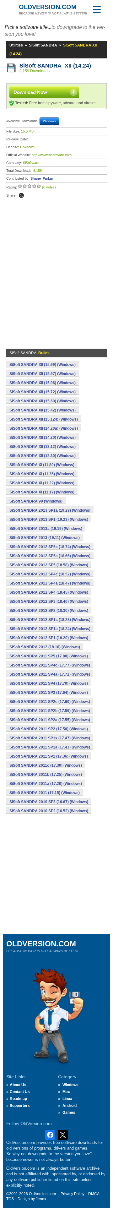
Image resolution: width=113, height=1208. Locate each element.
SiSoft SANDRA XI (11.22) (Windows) (41, 483)
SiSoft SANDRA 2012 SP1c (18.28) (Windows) (49, 620)
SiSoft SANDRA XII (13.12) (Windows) (42, 446)
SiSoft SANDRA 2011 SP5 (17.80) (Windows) (48, 656)
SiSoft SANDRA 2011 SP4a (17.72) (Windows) (49, 674)
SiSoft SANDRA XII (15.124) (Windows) (43, 419)
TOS (10, 1199)
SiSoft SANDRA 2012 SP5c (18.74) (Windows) (49, 547)
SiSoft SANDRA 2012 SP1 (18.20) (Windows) (48, 638)
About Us (18, 1085)
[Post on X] (21, 195)
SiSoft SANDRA (43, 45)
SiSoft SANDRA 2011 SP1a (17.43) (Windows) (49, 747)
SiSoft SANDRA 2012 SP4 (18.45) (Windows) (48, 592)
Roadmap (18, 1098)
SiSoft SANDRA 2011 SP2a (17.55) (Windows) (49, 720)
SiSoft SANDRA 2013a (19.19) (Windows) (45, 528)
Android (69, 1105)
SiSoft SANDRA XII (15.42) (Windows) (42, 410)
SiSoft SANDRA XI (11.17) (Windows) (41, 492)
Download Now (30, 92)
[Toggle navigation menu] (97, 9)
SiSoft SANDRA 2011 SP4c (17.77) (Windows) (49, 665)
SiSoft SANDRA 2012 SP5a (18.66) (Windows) (49, 556)
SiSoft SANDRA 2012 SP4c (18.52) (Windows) (49, 574)
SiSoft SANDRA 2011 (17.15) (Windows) (44, 793)
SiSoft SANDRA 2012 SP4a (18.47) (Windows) (49, 583)
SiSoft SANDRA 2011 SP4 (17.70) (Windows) (48, 683)
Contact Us (20, 1092)
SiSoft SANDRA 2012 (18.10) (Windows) (44, 647)
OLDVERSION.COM (48, 6)
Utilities (16, 45)
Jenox (41, 1199)
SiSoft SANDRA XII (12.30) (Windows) (42, 456)
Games (68, 1112)
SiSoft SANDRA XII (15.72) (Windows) (42, 392)
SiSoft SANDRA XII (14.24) (55, 66)
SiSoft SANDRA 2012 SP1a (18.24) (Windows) (49, 629)
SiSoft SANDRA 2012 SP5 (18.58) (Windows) (48, 565)
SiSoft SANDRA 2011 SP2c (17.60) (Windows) (49, 701)
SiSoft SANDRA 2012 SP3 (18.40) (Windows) (48, 601)
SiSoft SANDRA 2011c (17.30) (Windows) (45, 765)
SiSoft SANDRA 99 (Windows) (35, 501)
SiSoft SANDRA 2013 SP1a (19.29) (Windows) (49, 510)
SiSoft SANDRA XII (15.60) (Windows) (42, 401)
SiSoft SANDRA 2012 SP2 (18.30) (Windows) (48, 610)
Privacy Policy (72, 1194)
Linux (67, 1098)
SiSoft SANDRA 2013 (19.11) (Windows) (44, 538)
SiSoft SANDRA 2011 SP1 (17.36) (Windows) (48, 756)
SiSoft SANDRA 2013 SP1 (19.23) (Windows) (48, 519)
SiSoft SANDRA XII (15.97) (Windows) (42, 374)
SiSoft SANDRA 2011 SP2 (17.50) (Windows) (48, 729)
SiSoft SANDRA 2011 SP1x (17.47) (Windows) (49, 738)
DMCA (94, 1194)
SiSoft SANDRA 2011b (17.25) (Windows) (45, 774)
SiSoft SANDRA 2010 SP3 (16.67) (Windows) (48, 802)
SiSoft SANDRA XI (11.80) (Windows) (41, 465)
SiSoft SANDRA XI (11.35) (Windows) (41, 474)
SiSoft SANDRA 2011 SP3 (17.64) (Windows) (48, 692)
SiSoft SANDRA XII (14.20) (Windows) (42, 437)
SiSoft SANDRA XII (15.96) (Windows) (42, 383)
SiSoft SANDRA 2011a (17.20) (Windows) (45, 783)
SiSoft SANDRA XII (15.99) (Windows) (42, 364)
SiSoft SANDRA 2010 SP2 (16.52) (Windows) (48, 811)
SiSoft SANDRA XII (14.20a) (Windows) (43, 428)
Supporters (20, 1105)
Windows (70, 1085)
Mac (66, 1092)
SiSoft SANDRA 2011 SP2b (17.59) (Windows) (49, 711)
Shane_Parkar (41, 178)
